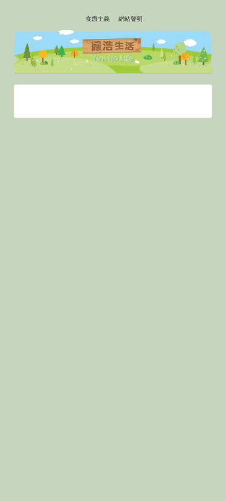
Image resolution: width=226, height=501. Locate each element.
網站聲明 (130, 18)
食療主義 (98, 18)
